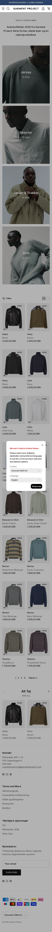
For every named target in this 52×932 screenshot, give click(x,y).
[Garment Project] (26, 9)
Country (13, 466)
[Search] (9, 8)
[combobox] (19, 470)
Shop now (36, 486)
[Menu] (3, 8)
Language (14, 476)
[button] (42, 444)
